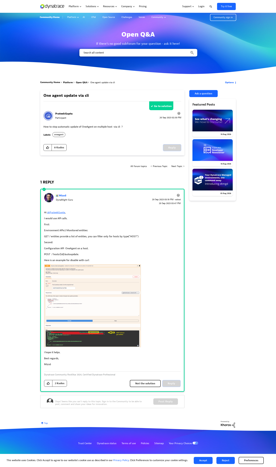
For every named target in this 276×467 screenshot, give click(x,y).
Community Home (50, 17)
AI (84, 17)
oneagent (59, 134)
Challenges (126, 17)
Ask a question (203, 93)
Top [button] (46, 423)
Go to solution (163, 106)
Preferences (251, 460)
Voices (142, 17)
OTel (93, 17)
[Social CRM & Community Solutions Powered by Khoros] (228, 424)
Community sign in (223, 17)
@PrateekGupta (56, 212)
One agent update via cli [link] (102, 82)
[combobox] (138, 53)
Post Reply (165, 401)
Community (157, 17)
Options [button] (229, 82)
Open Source (108, 17)
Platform (71, 17)
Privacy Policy (121, 460)
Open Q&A (81, 82)
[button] (203, 460)
